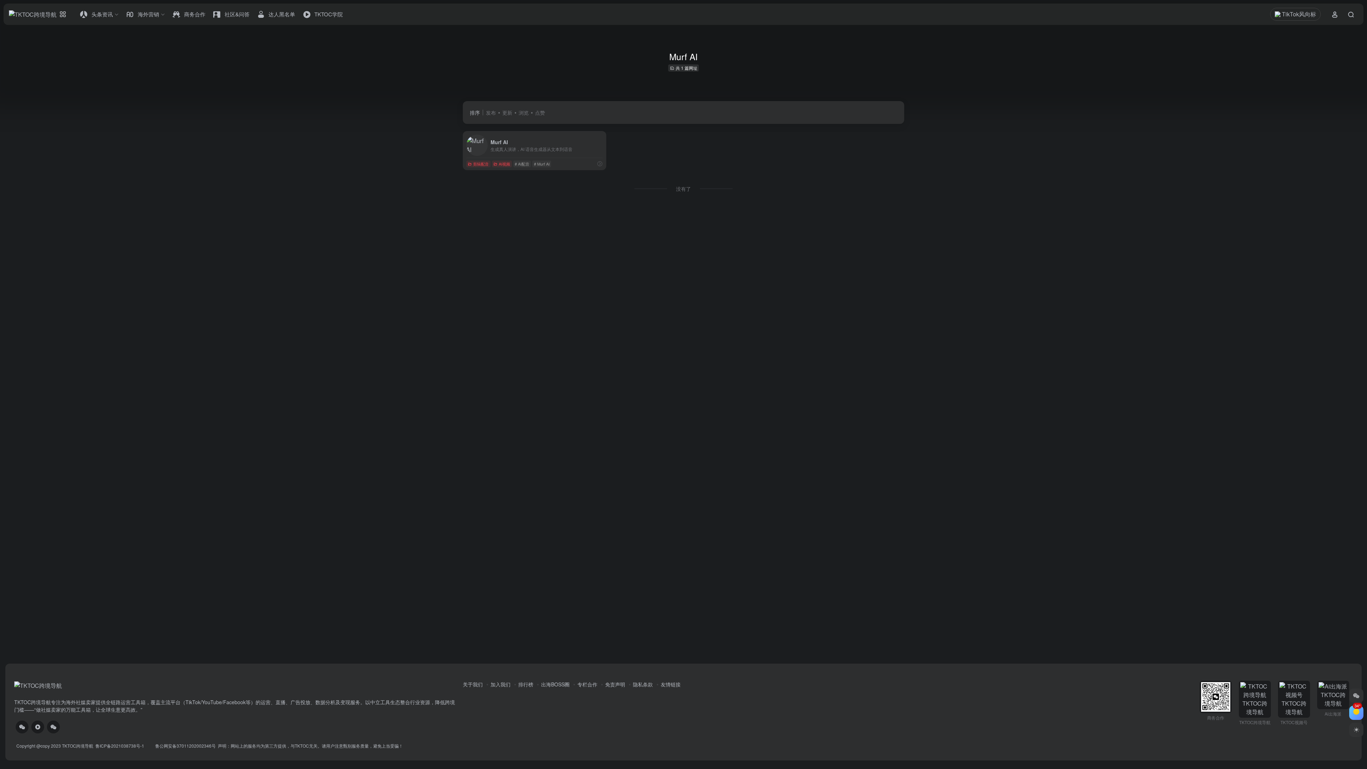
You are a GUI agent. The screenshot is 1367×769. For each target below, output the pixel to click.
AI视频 (504, 164)
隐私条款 (643, 684)
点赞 (540, 112)
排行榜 (525, 684)
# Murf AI (542, 164)
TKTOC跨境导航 (77, 746)
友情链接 (671, 684)
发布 (491, 112)
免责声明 (615, 684)
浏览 (524, 112)
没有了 (683, 188)
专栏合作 (587, 684)
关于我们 (473, 684)
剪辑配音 (481, 164)
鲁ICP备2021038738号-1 (120, 746)
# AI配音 (522, 164)
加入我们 (500, 684)
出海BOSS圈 (555, 684)
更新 (507, 112)
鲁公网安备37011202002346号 (185, 746)
